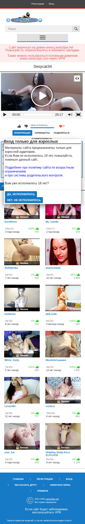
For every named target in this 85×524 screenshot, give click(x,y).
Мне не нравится (26, 126)
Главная (18, 479)
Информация (22, 133)
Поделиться (61, 133)
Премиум (42, 491)
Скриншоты (42, 133)
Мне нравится (19, 126)
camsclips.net (52, 499)
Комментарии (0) (42, 139)
